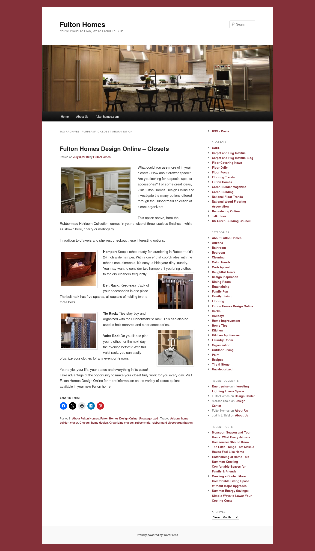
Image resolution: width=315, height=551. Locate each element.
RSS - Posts (220, 131)
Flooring (218, 301)
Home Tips (219, 325)
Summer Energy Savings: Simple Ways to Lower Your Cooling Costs (232, 495)
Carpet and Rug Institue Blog (232, 157)
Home (65, 116)
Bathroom (219, 247)
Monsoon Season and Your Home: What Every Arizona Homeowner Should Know (231, 437)
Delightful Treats (223, 272)
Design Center (245, 396)
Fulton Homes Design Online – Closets (114, 148)
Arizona (217, 242)
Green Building (223, 192)
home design (99, 422)
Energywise (220, 386)
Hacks (216, 311)
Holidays (218, 316)
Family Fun (220, 291)
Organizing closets (121, 422)
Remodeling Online (226, 211)
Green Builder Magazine (229, 187)
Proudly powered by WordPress (157, 535)
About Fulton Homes (85, 418)
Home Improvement (226, 320)
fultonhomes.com (107, 116)
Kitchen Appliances (226, 335)
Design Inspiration (225, 277)
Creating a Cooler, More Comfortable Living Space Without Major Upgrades (230, 481)
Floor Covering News (227, 162)
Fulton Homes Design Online (118, 418)
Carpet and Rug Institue (229, 153)
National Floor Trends (227, 196)
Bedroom (218, 252)
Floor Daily (220, 167)
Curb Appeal (221, 267)
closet (74, 422)
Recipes (217, 359)
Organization (221, 345)
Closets (85, 422)
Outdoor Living (223, 350)
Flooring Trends (223, 177)
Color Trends (221, 262)
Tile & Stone (220, 364)
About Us (82, 116)
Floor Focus (220, 172)
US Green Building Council (231, 221)
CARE (216, 148)
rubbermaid (142, 422)
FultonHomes (102, 157)
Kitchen (217, 330)
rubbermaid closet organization (172, 422)
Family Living (222, 296)
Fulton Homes (82, 24)
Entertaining (220, 286)
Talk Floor (219, 216)
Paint (215, 354)
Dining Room (221, 281)
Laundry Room (222, 340)
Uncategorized (148, 418)
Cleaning (218, 257)
